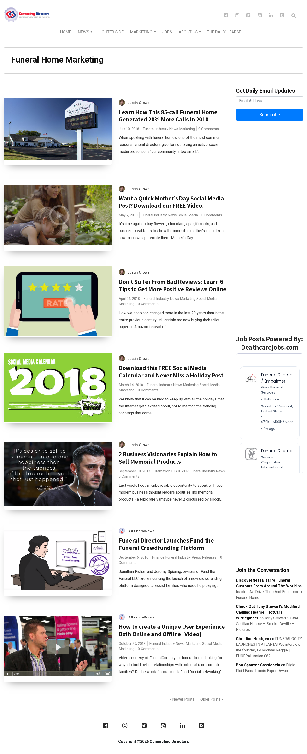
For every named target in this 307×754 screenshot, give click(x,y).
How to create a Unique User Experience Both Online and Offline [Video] (172, 630)
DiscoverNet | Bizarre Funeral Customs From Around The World (266, 583)
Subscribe (269, 114)
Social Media (188, 215)
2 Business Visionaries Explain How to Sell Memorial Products (168, 457)
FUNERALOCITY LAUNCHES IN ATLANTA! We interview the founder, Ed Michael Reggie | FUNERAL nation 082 (269, 647)
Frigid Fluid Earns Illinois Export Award (265, 668)
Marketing (141, 32)
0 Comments (208, 128)
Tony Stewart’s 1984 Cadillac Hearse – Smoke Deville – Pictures (267, 624)
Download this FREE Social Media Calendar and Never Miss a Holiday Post (171, 371)
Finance (158, 557)
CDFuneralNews (140, 531)
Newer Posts (183, 699)
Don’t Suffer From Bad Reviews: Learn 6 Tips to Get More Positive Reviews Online (172, 285)
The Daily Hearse (224, 32)
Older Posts (211, 699)
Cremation (162, 471)
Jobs (167, 32)
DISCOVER (180, 471)
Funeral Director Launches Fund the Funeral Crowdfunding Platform (166, 544)
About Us (188, 32)
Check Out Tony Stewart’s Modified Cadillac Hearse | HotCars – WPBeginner (268, 612)
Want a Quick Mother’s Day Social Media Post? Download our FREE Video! (171, 202)
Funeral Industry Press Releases (191, 557)
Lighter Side (111, 32)
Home (65, 32)
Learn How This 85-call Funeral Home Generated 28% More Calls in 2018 (168, 115)
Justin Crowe (138, 102)
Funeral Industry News (160, 128)
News (83, 32)
